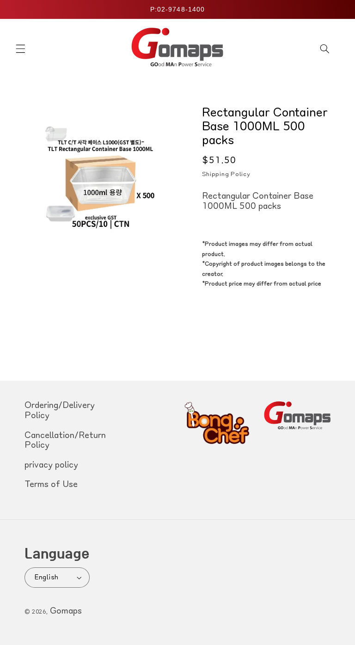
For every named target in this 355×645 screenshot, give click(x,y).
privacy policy (51, 465)
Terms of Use (51, 485)
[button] (20, 48)
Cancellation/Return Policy (65, 441)
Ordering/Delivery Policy (59, 411)
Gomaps (66, 611)
